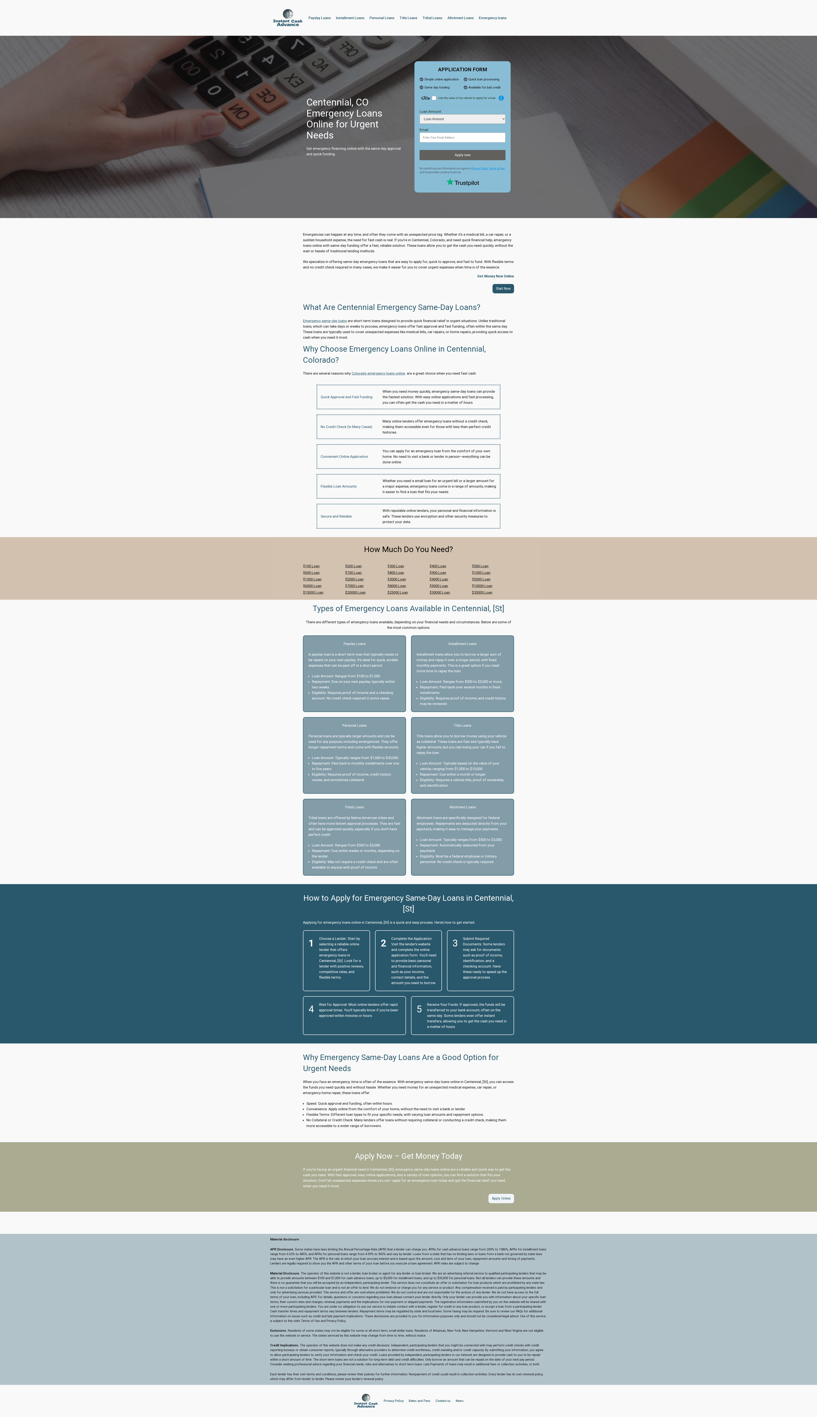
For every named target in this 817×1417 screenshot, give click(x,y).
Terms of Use (497, 168)
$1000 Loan (481, 573)
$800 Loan (395, 573)
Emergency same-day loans (325, 321)
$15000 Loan (313, 592)
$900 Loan (438, 573)
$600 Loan (311, 573)
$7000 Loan (354, 586)
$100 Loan (311, 566)
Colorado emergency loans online (378, 373)
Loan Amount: (431, 111)
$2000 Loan (354, 579)
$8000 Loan (396, 586)
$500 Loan (480, 566)
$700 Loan (353, 573)
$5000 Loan (481, 579)
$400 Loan (438, 566)
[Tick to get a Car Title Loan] (501, 98)
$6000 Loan (312, 586)
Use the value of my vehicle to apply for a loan (467, 98)
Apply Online (501, 1198)
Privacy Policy (480, 168)
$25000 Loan (397, 592)
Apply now (463, 155)
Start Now (503, 289)
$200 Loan (353, 566)
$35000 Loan (482, 592)
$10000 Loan (482, 586)
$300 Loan (395, 566)
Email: (424, 130)
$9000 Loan (439, 586)
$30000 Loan (440, 592)
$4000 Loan (439, 579)
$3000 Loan (396, 579)
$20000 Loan (355, 592)
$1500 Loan (312, 579)
